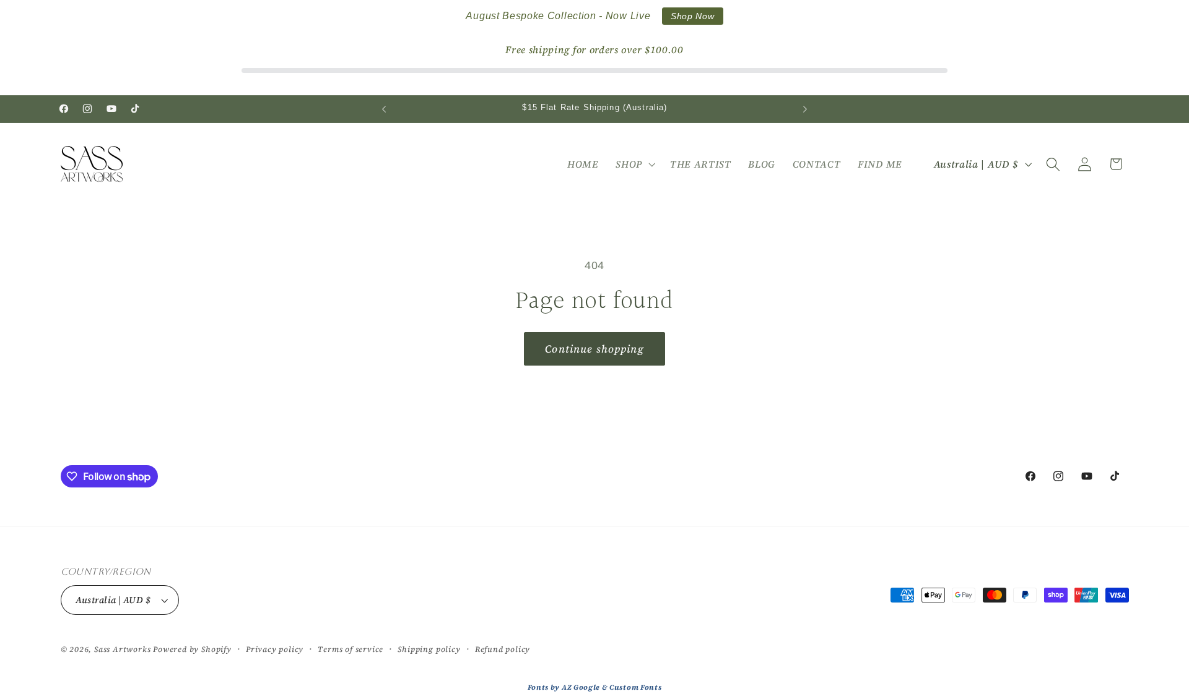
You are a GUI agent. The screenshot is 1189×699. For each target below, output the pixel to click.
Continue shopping (594, 348)
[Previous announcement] (384, 108)
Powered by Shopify (192, 649)
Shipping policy (429, 649)
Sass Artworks (122, 649)
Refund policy (502, 649)
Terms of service (350, 649)
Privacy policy (274, 649)
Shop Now (693, 16)
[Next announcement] (805, 108)
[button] (634, 164)
